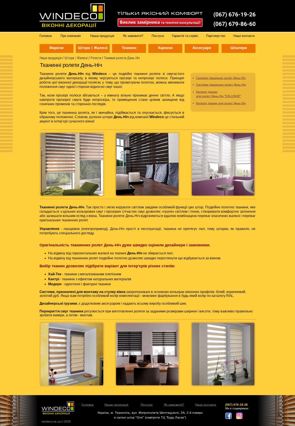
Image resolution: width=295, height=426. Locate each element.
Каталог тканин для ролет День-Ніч (219, 103)
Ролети (95, 58)
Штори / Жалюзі (76, 58)
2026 (67, 421)
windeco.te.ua (51, 421)
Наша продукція (51, 58)
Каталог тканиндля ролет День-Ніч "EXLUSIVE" (218, 94)
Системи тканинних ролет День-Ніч (219, 85)
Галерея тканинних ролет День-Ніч (219, 78)
